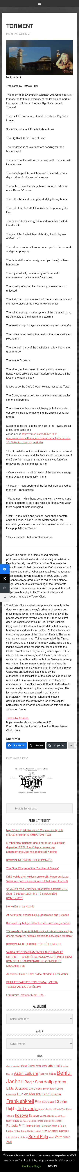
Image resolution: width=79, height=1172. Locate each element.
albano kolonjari (13, 1066)
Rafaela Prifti (15, 1125)
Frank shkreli (20, 1100)
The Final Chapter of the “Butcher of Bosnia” (32, 868)
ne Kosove (25, 1120)
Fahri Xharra (51, 1093)
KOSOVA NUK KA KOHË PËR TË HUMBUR (33, 944)
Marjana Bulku (47, 1115)
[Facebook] (5, 569)
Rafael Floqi (33, 1125)
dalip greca (55, 1081)
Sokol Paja (38, 1136)
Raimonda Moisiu (50, 1125)
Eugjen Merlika (29, 1093)
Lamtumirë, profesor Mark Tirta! (25, 995)
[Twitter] (5, 578)
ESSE (25, 758)
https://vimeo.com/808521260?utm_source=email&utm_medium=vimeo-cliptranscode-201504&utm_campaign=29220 (38, 438)
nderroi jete (12, 1120)
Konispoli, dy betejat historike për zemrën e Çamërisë (38, 923)
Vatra (58, 1136)
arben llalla (55, 1065)
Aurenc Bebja (47, 1073)
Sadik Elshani (34, 1130)
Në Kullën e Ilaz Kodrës (20, 906)
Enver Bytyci (49, 1088)
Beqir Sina (33, 1081)
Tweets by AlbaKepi (17, 718)
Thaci (51, 1137)
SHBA (44, 1130)
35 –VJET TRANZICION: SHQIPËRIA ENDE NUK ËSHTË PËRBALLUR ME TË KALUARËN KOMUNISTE (36, 893)
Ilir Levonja (27, 1108)
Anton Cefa (41, 1065)
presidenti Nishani (53, 1120)
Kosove (34, 1115)
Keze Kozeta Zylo (57, 1109)
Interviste (43, 1109)
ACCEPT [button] (52, 1166)
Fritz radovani (45, 1101)
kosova (21, 1115)
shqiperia (11, 1137)
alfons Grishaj (28, 1065)
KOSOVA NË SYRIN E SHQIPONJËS (29, 860)
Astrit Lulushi (26, 1073)
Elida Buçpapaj (17, 1088)
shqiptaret (23, 1137)
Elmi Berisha (35, 1088)
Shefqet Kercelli (58, 1130)
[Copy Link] (5, 588)
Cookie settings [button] (31, 1166)
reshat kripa (20, 1131)
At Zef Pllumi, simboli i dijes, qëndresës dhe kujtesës (37, 915)
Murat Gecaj (60, 1116)
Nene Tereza (36, 1120)
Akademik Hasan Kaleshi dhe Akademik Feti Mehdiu (37, 974)
